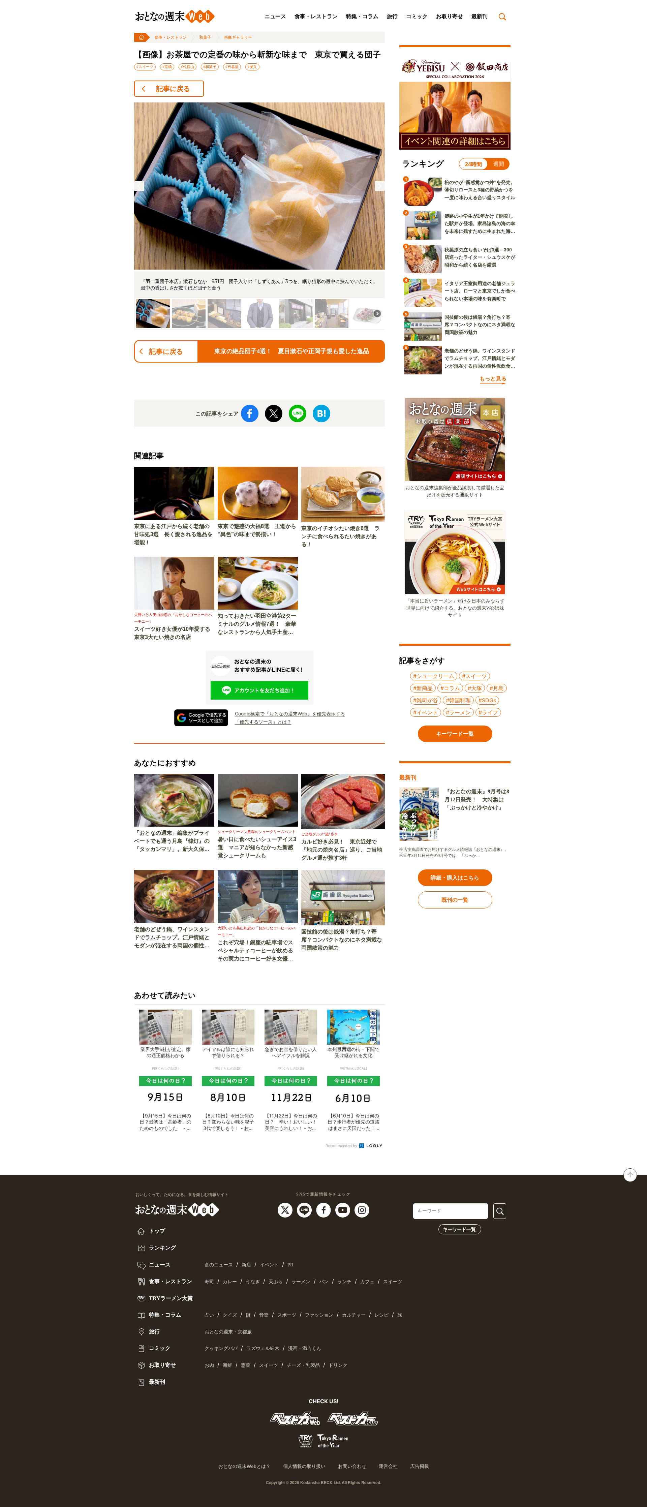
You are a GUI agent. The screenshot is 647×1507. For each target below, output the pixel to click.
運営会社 (388, 1466)
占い (209, 1315)
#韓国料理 (458, 700)
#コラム (450, 688)
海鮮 (227, 1365)
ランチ (344, 1281)
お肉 (209, 1365)
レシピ (381, 1315)
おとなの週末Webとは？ (244, 1466)
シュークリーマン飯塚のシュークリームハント (257, 832)
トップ (156, 1231)
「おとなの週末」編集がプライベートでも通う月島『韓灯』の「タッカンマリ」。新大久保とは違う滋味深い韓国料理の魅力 (172, 841)
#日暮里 (232, 67)
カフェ (367, 1281)
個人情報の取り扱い (304, 1466)
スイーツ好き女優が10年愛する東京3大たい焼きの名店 (172, 633)
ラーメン (300, 1281)
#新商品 (423, 688)
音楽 (264, 1315)
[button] (139, 186)
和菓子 (205, 37)
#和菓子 (209, 67)
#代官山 (187, 67)
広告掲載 (419, 1466)
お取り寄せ (449, 16)
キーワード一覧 (459, 1229)
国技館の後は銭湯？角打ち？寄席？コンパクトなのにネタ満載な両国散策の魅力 (341, 940)
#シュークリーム (433, 676)
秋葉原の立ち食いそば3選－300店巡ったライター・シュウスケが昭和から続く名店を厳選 (479, 257)
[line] (305, 1209)
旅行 (392, 16)
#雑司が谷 (425, 700)
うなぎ (253, 1281)
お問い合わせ (352, 1466)
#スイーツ (144, 67)
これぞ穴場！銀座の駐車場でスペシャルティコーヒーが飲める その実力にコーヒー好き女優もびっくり (258, 951)
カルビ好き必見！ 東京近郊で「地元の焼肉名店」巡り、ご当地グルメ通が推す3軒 (341, 850)
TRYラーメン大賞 (170, 1298)
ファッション (319, 1315)
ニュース (275, 16)
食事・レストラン (316, 16)
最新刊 (479, 16)
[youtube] (343, 1209)
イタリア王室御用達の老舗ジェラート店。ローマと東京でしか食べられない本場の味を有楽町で (479, 291)
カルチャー (354, 1315)
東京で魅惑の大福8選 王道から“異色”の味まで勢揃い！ (257, 530)
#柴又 (252, 67)
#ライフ (488, 712)
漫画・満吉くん (304, 1348)
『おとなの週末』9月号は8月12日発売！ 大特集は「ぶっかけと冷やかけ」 (476, 799)
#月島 (497, 688)
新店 (246, 1264)
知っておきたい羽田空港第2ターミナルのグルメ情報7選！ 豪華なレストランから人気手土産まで (257, 624)
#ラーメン (458, 712)
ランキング (162, 1248)
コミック (417, 16)
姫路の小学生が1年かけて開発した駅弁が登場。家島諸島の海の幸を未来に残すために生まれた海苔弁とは (479, 224)
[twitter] (286, 1209)
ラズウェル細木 (262, 1348)
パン (324, 1281)
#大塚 (475, 688)
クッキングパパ (221, 1348)
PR (290, 1264)
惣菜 (245, 1365)
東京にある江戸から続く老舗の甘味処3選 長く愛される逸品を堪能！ (173, 534)
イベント (269, 1264)
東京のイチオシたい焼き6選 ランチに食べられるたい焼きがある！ (340, 536)
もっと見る (493, 378)
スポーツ (286, 1315)
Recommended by (342, 1145)
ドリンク (338, 1365)
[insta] (362, 1209)
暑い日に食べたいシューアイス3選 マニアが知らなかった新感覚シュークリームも (257, 847)
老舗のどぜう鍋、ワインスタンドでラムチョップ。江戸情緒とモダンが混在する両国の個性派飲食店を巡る (172, 938)
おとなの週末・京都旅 (228, 1331)
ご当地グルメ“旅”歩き (319, 834)
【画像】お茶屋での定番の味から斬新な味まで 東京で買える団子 (257, 54)
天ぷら (276, 1281)
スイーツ (392, 1281)
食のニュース (219, 1264)
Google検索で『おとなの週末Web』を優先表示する (290, 713)
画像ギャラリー (238, 37)
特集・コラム (362, 16)
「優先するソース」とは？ (263, 722)
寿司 (209, 1281)
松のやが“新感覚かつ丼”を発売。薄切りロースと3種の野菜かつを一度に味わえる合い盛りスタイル (479, 190)
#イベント (425, 712)
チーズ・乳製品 (303, 1365)
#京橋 (167, 67)
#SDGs (487, 700)
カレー (230, 1281)
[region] (259, 216)
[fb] (324, 1209)
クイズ (230, 1315)
